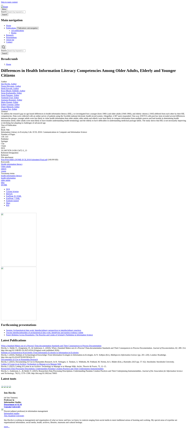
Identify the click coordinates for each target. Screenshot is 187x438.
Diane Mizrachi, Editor (10, 107)
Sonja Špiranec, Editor (10, 95)
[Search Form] (3, 47)
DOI (8, 189)
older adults (5, 180)
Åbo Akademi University (14, 416)
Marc (8, 203)
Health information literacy (12, 164)
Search (3, 12)
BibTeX (9, 194)
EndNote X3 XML (13, 196)
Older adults (6, 166)
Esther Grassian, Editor (10, 104)
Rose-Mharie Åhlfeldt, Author (13, 91)
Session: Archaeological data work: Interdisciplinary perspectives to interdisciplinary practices (43, 330)
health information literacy (11, 176)
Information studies (11, 413)
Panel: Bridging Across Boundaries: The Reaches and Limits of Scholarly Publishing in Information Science (49, 335)
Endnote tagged (12, 201)
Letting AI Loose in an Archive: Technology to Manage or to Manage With (31, 364)
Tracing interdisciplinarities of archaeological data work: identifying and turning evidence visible (44, 332)
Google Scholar (12, 191)
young (3, 171)
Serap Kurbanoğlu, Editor (11, 93)
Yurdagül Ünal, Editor (10, 98)
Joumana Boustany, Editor (11, 100)
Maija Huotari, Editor (9, 102)
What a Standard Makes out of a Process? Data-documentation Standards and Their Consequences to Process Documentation (51, 346)
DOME (4, 185)
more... (7, 427)
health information (8, 178)
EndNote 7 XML (13, 198)
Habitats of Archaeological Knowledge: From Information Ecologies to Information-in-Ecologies (40, 353)
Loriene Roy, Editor (9, 109)
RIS (7, 205)
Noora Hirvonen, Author (11, 86)
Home (8, 64)
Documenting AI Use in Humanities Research (19, 359)
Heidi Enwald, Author (10, 88)
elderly (3, 169)
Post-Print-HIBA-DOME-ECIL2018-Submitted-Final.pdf (24, 160)
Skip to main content (9, 2)
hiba (2, 183)
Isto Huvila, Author (9, 84)
